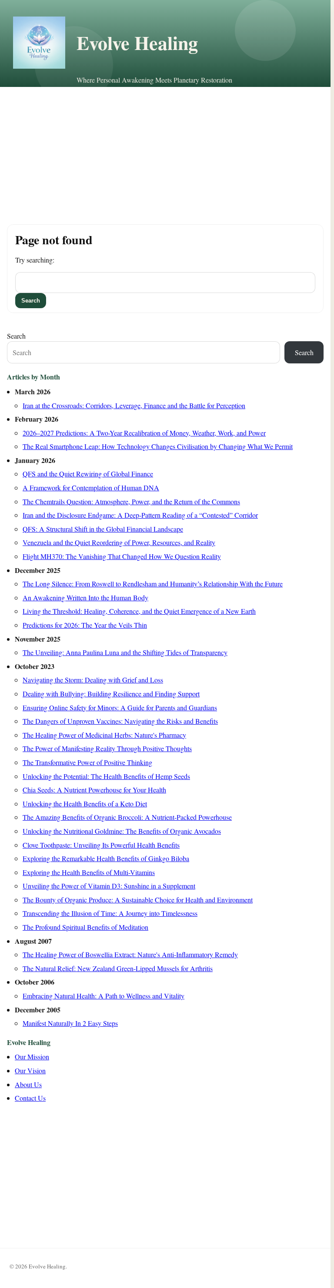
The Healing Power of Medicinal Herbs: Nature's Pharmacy (104, 734)
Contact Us (30, 1097)
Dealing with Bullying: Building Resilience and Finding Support (111, 693)
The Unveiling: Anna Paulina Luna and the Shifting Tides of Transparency (125, 652)
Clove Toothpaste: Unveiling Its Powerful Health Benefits (101, 844)
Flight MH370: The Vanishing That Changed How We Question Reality (122, 556)
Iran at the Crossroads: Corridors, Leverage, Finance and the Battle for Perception (134, 405)
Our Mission (32, 1056)
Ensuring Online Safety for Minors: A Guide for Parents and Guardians (120, 707)
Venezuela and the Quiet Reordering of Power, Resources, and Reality (119, 542)
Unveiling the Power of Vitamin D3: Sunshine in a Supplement (109, 885)
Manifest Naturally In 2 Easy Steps (70, 1023)
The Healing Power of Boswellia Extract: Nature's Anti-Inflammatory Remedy (130, 954)
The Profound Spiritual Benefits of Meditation (85, 927)
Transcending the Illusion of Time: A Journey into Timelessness (110, 913)
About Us (28, 1084)
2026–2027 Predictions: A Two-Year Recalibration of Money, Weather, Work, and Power (144, 432)
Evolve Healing (137, 43)
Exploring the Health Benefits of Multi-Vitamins (89, 872)
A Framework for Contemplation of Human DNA (91, 487)
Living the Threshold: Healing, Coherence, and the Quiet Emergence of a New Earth (139, 611)
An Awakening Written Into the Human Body (85, 597)
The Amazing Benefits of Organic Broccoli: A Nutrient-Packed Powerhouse (127, 817)
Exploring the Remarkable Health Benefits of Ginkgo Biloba (106, 858)
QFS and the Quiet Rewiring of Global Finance (88, 473)
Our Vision (30, 1070)
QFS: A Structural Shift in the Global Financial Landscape (103, 528)
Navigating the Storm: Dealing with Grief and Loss (93, 679)
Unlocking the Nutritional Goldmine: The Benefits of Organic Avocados (122, 830)
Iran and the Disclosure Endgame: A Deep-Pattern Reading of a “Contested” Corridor (140, 514)
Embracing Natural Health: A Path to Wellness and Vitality (103, 995)
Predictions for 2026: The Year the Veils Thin (85, 624)
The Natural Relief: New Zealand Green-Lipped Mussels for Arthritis (118, 968)
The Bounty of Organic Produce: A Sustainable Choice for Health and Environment (138, 899)
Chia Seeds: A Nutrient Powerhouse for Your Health (94, 789)
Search (16, 335)
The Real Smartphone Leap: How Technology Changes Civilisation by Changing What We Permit (158, 446)
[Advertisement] (165, 152)
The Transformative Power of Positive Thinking (87, 762)
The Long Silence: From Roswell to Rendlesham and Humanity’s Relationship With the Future (153, 583)
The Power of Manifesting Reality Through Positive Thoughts (107, 748)
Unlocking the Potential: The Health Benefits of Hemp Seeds (106, 776)
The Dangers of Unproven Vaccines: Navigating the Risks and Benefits (120, 721)
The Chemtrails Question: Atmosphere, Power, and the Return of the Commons (131, 501)
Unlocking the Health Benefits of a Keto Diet (85, 803)
